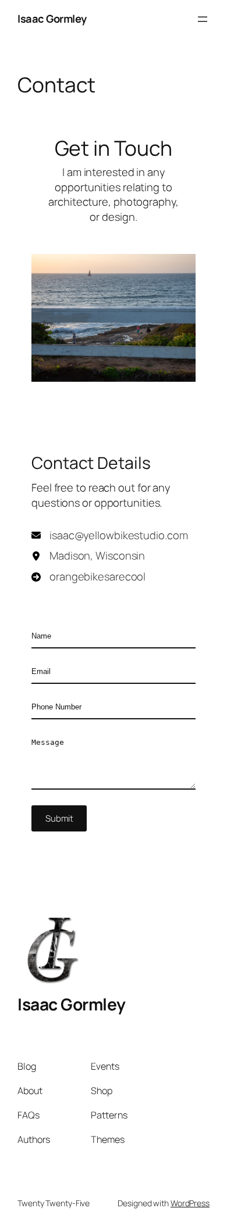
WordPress (190, 1203)
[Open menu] (203, 19)
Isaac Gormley (52, 19)
